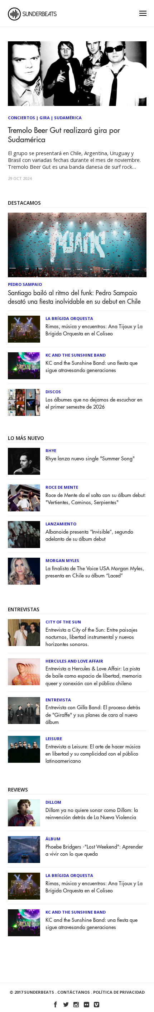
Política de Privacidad (119, 992)
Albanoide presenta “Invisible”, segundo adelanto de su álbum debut (89, 535)
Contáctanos (73, 992)
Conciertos (21, 117)
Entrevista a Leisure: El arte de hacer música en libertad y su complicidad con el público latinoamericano (92, 754)
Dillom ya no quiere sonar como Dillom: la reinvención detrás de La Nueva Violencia (91, 814)
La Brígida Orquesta (69, 318)
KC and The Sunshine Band (75, 355)
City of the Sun (63, 622)
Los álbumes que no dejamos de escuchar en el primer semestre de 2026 (94, 403)
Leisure (53, 738)
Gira (44, 117)
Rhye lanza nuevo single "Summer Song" (90, 458)
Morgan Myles (62, 560)
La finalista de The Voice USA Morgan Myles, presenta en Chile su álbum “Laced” (94, 572)
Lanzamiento (60, 523)
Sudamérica (68, 117)
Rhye (50, 450)
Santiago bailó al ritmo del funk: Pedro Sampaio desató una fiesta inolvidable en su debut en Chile (74, 297)
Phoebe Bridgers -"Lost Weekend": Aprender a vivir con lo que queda (94, 850)
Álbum (53, 838)
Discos (53, 391)
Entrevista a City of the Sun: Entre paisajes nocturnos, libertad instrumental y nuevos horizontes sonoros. (91, 637)
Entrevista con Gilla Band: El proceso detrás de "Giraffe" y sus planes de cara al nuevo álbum (92, 715)
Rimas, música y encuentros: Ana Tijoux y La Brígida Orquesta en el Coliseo (94, 330)
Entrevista (58, 699)
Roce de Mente (61, 487)
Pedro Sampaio (25, 284)
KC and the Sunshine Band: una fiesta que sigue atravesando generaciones (91, 367)
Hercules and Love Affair (74, 661)
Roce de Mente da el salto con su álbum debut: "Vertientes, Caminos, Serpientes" (95, 499)
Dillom (53, 802)
